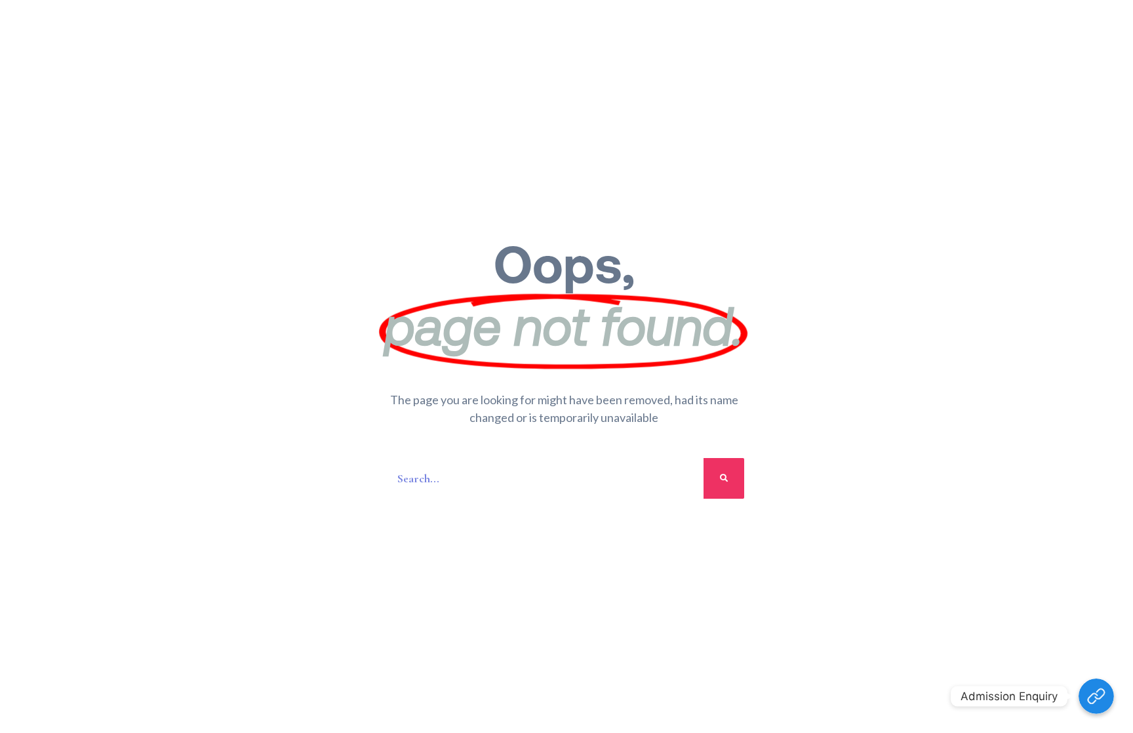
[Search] (724, 478)
